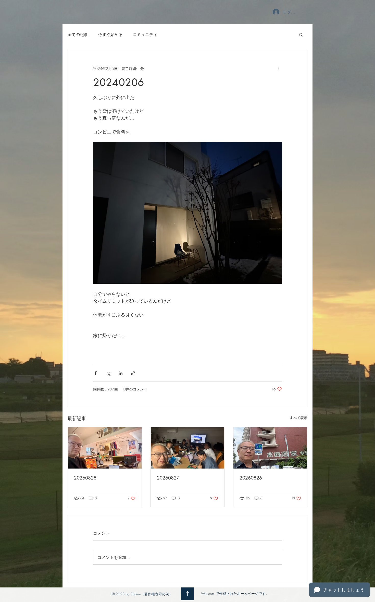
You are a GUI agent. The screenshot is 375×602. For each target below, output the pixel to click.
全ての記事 (78, 34)
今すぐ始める (110, 34)
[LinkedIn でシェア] (120, 373)
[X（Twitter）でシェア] (108, 373)
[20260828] (105, 448)
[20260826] (270, 448)
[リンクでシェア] (133, 373)
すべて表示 (298, 417)
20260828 (85, 478)
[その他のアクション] (279, 68)
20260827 (168, 478)
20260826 (251, 478)
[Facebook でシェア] (95, 373)
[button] (300, 34)
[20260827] (187, 448)
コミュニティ (145, 34)
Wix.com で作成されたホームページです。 (235, 593)
